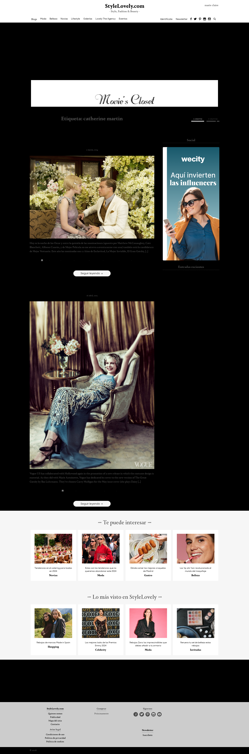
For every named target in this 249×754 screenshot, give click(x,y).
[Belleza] (196, 562)
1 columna (197, 119)
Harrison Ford (191, 305)
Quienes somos (55, 714)
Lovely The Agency (106, 18)
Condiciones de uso (55, 734)
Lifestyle (75, 18)
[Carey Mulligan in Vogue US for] (92, 385)
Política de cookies (55, 742)
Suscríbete (147, 735)
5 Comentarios (92, 266)
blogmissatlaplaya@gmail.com (191, 131)
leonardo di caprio (111, 260)
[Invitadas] (196, 637)
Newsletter (182, 19)
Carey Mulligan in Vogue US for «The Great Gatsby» (92, 290)
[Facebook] (191, 19)
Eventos (123, 18)
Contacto (55, 724)
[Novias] (53, 562)
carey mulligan (67, 260)
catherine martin (82, 260)
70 (48, 260)
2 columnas (213, 119)
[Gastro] (148, 562)
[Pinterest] (200, 19)
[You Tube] (209, 19)
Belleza (53, 18)
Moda (43, 18)
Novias (64, 18)
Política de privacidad (55, 738)
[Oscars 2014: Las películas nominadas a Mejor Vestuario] (92, 197)
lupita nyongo (125, 260)
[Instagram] (204, 19)
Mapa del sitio (55, 721)
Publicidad (55, 717)
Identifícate (166, 19)
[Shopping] (53, 637)
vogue (119, 491)
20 (45, 260)
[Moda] (101, 562)
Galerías (87, 18)
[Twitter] (195, 19)
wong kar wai (137, 260)
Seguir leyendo (91, 273)
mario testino (110, 491)
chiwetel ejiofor (96, 260)
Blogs (34, 19)
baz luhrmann (69, 491)
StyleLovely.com (124, 6)
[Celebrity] (101, 637)
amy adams (55, 260)
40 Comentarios (92, 496)
